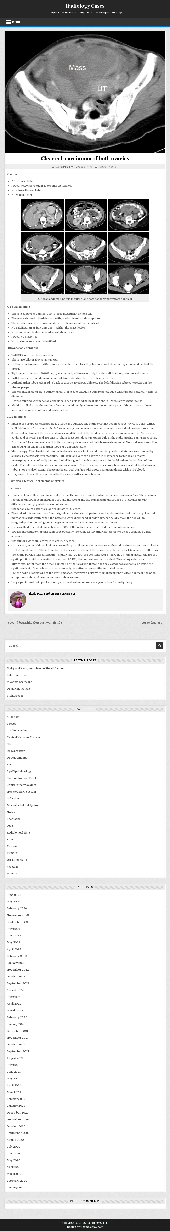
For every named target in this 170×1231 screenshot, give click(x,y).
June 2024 (14, 894)
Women (112, 167)
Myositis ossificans (19, 681)
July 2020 (13, 1146)
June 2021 (14, 1071)
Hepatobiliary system (21, 791)
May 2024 (13, 901)
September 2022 (18, 983)
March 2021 (15, 1092)
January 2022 (16, 1024)
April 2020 (14, 1167)
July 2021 (13, 1064)
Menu (16, 22)
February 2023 (17, 956)
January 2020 (16, 1187)
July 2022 (13, 997)
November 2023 (18, 915)
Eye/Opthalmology (19, 771)
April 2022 (14, 1003)
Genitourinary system (21, 784)
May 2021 (13, 1078)
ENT (10, 764)
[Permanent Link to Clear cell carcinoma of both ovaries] (85, 92)
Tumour (102, 167)
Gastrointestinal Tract (21, 778)
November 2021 (17, 1037)
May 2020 (13, 1160)
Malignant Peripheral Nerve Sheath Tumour (36, 668)
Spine (11, 839)
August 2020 (15, 1139)
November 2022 (18, 969)
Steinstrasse (15, 695)
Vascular (12, 866)
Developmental (17, 757)
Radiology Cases (85, 5)
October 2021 (16, 1044)
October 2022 (16, 976)
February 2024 (17, 908)
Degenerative (16, 750)
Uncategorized (17, 859)
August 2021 (15, 1058)
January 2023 (16, 963)
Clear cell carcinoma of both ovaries (85, 158)
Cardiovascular (17, 730)
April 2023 (14, 949)
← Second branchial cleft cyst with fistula (33, 622)
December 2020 (18, 1112)
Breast (11, 723)
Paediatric (14, 818)
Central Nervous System (23, 737)
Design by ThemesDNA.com (85, 1227)
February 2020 (17, 1180)
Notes (11, 812)
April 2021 (14, 1085)
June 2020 (14, 1153)
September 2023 (18, 922)
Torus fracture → (153, 622)
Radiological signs (19, 832)
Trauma (12, 846)
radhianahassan (64, 167)
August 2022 (15, 990)
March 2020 (15, 1173)
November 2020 (18, 1119)
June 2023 (14, 935)
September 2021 (18, 1051)
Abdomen (13, 716)
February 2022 (17, 1017)
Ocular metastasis (19, 688)
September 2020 (18, 1132)
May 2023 (13, 942)
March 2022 (15, 1010)
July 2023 (13, 928)
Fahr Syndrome (17, 675)
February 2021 (17, 1098)
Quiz (10, 825)
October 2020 (16, 1126)
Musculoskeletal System (23, 805)
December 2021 (17, 1031)
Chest (11, 744)
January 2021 (16, 1105)
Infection (13, 798)
